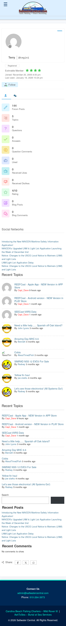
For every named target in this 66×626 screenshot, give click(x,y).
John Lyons (23, 328)
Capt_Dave (23, 290)
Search (5, 494)
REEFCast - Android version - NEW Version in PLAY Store (38, 299)
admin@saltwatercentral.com (33, 593)
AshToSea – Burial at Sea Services (33, 614)
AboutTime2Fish (26, 355)
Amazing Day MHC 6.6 (26, 338)
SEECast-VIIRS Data (25, 311)
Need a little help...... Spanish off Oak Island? (38, 325)
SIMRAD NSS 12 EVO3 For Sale (31, 361)
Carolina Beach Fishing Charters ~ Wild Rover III (32, 611)
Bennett (21, 341)
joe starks (22, 377)
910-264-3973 (37, 597)
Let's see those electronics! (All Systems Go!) (38, 388)
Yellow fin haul (22, 375)
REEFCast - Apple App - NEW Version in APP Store (38, 286)
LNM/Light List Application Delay (18, 262)
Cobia (17, 352)
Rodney (21, 364)
